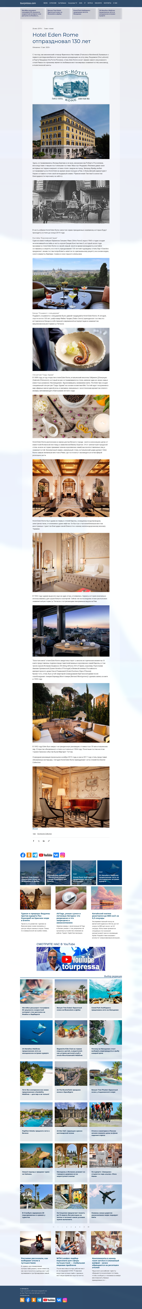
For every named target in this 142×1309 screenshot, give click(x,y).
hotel (23, 874)
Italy (34, 834)
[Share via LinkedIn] (44, 841)
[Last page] (88, 1227)
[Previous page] (58, 1227)
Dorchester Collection (44, 834)
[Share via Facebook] (34, 841)
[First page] (53, 1227)
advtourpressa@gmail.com (39, 1291)
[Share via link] (49, 841)
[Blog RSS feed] (22, 1300)
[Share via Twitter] (39, 841)
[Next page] (84, 1227)
